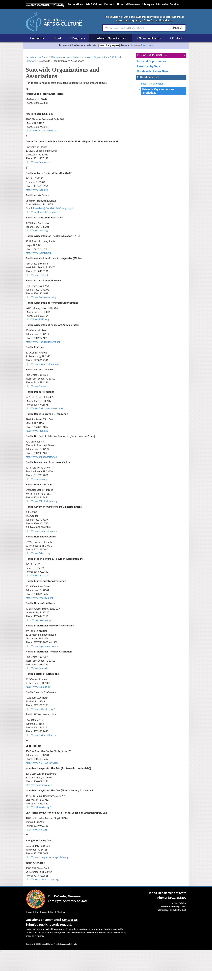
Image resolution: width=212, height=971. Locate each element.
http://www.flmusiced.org (39, 598)
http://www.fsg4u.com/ (38, 687)
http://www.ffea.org (36, 479)
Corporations (75, 4)
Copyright (29, 944)
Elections (109, 4)
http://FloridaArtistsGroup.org (42, 212)
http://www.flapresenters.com (42, 646)
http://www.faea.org (37, 230)
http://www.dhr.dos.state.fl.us (41, 457)
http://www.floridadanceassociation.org (47, 408)
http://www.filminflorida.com (41, 531)
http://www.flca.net (36, 386)
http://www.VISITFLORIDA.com (42, 763)
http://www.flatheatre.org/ (40, 709)
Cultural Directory (148, 77)
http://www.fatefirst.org (38, 253)
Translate (146, 45)
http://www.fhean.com (38, 162)
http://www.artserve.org (39, 785)
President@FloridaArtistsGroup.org (52, 208)
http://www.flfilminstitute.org (41, 501)
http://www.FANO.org (37, 319)
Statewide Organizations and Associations (158, 91)
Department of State (37, 57)
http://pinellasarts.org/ (38, 807)
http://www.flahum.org (38, 553)
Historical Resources (128, 4)
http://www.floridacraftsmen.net (43, 364)
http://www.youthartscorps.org (42, 879)
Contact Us (70, 920)
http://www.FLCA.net (37, 275)
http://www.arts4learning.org (41, 130)
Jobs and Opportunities (151, 61)
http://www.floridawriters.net (41, 735)
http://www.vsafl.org (37, 829)
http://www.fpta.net (36, 668)
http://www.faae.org (37, 190)
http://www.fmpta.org (37, 575)
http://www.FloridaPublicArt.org (43, 342)
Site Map (61, 912)
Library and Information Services (160, 4)
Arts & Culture (93, 4)
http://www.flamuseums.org (41, 297)
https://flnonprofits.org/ (38, 620)
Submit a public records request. (49, 924)
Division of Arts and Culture (66, 57)
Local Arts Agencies (152, 83)
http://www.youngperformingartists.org (47, 857)
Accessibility (47, 912)
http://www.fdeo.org (37, 431)
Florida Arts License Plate (152, 71)
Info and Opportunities (96, 57)
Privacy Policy (32, 912)
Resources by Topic (148, 66)
